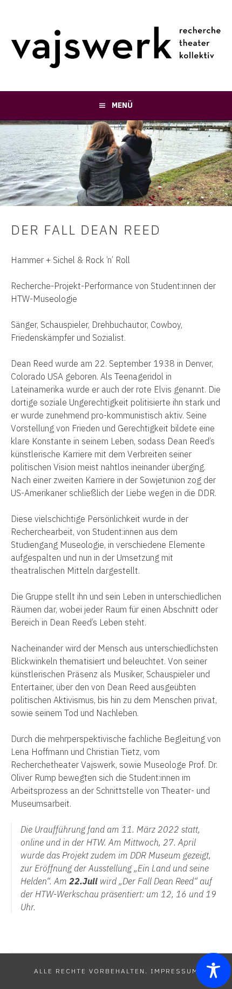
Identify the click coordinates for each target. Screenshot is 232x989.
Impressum (175, 971)
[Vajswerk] (116, 65)
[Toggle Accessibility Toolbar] (213, 970)
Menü (122, 105)
